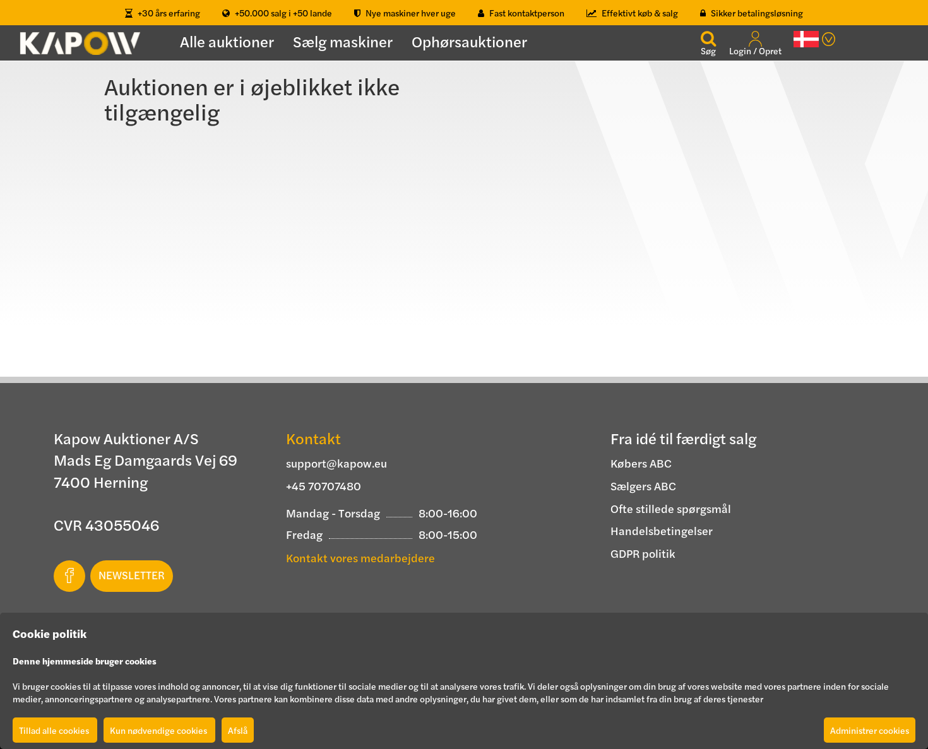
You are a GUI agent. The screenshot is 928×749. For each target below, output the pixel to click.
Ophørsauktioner (469, 41)
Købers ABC (641, 463)
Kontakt (313, 438)
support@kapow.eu (336, 463)
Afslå (237, 730)
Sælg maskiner (343, 41)
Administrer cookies (869, 730)
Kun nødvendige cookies (159, 730)
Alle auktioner (227, 41)
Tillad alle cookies (55, 730)
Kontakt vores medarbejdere (360, 557)
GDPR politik (642, 553)
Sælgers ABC (643, 485)
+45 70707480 (323, 485)
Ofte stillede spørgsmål (670, 508)
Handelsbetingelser (661, 530)
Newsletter (131, 574)
